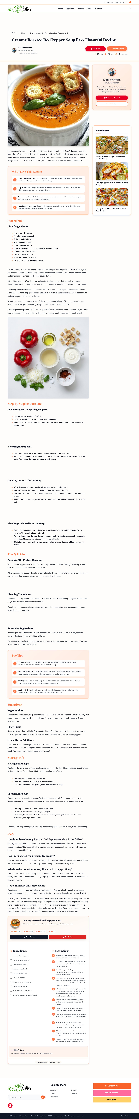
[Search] (43, 1097)
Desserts (98, 8)
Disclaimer (71, 1116)
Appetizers (70, 8)
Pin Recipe (97, 48)
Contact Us (120, 2)
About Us (110, 2)
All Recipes (54, 1096)
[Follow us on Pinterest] (130, 2)
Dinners (81, 8)
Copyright (63, 1116)
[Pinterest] (10, 1105)
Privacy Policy (41, 1116)
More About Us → (112, 1086)
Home (60, 8)
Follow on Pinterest (113, 98)
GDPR (50, 1116)
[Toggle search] (130, 8)
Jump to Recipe (118, 48)
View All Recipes (112, 104)
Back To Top (125, 1116)
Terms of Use (29, 1116)
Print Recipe (30, 937)
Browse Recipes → (112, 1093)
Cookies (56, 1116)
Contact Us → (112, 1100)
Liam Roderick (26, 47)
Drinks (89, 8)
